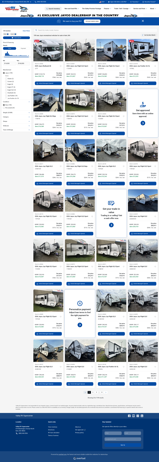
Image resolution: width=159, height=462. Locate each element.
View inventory (52, 427)
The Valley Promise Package (91, 8)
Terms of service (53, 435)
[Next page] (106, 392)
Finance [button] (106, 8)
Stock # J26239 (133, 264)
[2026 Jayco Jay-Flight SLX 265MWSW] (143, 200)
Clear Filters (26, 31)
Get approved (79, 430)
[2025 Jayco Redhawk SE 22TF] (48, 50)
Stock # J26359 (133, 314)
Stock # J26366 (39, 264)
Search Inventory (54, 9)
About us (78, 427)
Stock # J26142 (102, 364)
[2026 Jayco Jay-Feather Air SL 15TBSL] (143, 50)
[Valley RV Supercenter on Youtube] (133, 416)
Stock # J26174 (39, 214)
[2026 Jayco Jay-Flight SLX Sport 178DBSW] (111, 50)
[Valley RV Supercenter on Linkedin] (141, 416)
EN (103, 2)
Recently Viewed (150, 2)
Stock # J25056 (39, 63)
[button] (17, 2)
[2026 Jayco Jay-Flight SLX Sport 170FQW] (143, 150)
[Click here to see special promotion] (79, 15)
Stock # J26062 (102, 314)
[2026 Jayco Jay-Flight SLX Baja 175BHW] (48, 100)
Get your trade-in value (92, 21)
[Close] (143, 21)
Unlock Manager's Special (46, 83)
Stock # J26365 (102, 114)
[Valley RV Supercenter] (17, 8)
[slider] (3, 57)
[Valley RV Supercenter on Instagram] (137, 416)
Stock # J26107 (39, 364)
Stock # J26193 (102, 164)
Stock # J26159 (133, 63)
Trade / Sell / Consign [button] (121, 8)
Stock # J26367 (70, 63)
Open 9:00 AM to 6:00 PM (118, 2)
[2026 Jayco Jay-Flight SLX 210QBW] (80, 350)
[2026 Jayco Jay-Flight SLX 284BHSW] (143, 250)
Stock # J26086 (70, 164)
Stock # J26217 (39, 164)
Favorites (135, 2)
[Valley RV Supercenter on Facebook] (128, 416)
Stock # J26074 (70, 114)
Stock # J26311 (102, 264)
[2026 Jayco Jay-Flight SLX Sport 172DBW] (80, 50)
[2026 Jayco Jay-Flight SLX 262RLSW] (143, 300)
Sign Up (123, 445)
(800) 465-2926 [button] (41, 2)
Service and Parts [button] (139, 8)
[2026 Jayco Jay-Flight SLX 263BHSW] (48, 350)
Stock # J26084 (70, 214)
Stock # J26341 (133, 364)
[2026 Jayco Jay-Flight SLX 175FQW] (111, 150)
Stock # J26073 (70, 264)
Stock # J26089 (39, 114)
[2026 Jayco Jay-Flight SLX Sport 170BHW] (80, 100)
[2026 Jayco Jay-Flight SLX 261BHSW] (111, 300)
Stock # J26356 (70, 364)
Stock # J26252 (102, 63)
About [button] (152, 8)
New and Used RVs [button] (71, 8)
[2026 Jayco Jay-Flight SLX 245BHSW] (48, 150)
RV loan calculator (53, 432)
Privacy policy (79, 432)
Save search (17, 37)
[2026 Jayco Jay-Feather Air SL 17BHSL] (111, 350)
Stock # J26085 (39, 314)
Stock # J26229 (133, 214)
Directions (51, 430)
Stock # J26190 (133, 164)
